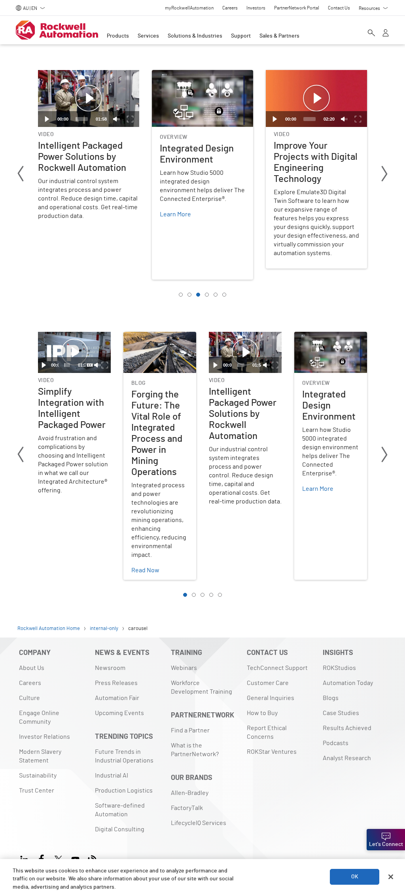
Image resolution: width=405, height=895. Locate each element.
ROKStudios (339, 668)
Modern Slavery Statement (40, 756)
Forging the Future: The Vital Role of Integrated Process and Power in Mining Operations (156, 350)
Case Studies (341, 713)
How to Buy (262, 713)
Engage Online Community (39, 717)
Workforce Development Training (201, 687)
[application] (88, 98)
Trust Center (36, 790)
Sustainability (38, 775)
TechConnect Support (277, 668)
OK (354, 877)
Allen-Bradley (189, 793)
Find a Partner (190, 730)
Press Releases (116, 683)
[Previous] (20, 175)
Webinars (184, 668)
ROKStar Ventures (272, 752)
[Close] (390, 877)
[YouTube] (75, 858)
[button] (88, 98)
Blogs (331, 698)
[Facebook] (41, 858)
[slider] (82, 119)
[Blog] (92, 858)
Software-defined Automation (120, 809)
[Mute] (116, 119)
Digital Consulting (119, 829)
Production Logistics (124, 790)
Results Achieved (347, 728)
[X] (58, 858)
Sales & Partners (279, 36)
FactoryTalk (187, 808)
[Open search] (371, 33)
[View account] (385, 33)
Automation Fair (117, 698)
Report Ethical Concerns (267, 732)
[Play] (47, 119)
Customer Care (268, 683)
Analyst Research (347, 758)
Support (241, 36)
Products (118, 36)
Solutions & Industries (195, 36)
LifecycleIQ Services (198, 823)
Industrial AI (111, 775)
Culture (29, 698)
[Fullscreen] (130, 119)
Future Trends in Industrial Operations (124, 756)
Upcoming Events (119, 713)
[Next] (384, 175)
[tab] (181, 295)
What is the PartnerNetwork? (195, 749)
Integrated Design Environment (196, 75)
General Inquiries (270, 698)
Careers (30, 683)
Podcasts (335, 743)
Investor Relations (44, 737)
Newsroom (110, 668)
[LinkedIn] (26, 858)
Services (148, 36)
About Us (31, 668)
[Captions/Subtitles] (90, 365)
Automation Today (348, 683)
